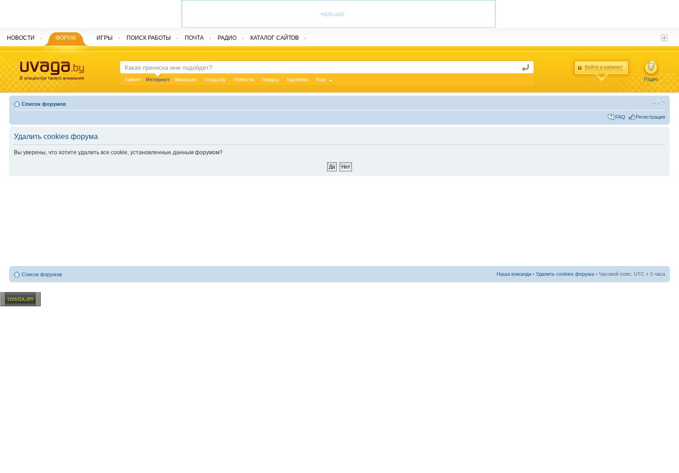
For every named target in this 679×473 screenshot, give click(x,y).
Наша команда (514, 274)
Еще (321, 79)
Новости (244, 79)
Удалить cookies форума (565, 274)
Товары (270, 79)
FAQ (620, 117)
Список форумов (44, 104)
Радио (651, 79)
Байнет (133, 79)
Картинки (297, 79)
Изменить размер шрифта (658, 102)
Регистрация (650, 117)
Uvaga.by (215, 79)
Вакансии (185, 79)
